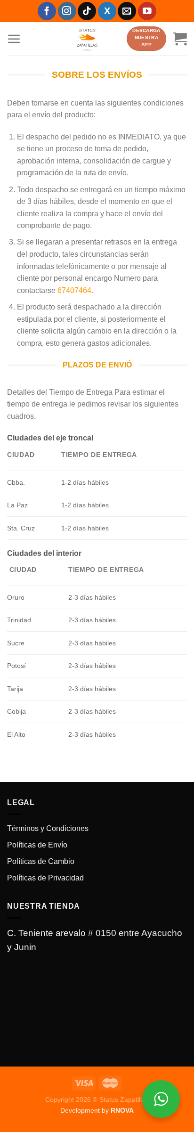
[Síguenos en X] (107, 11)
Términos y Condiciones (48, 828)
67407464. (75, 290)
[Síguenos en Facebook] (47, 11)
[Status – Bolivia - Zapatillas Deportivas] (87, 38)
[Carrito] (180, 38)
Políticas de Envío (37, 845)
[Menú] (14, 38)
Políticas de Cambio (40, 861)
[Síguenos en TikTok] (87, 11)
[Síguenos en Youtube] (147, 11)
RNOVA (122, 1110)
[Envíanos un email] (127, 11)
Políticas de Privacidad (45, 878)
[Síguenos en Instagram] (67, 11)
